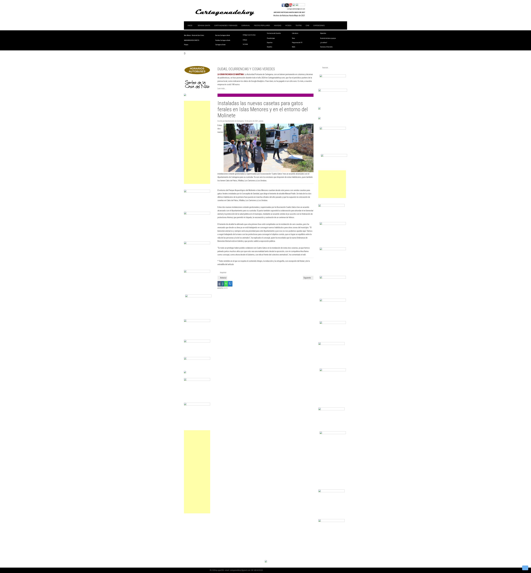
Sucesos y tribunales (326, 47)
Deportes (269, 47)
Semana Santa (204, 25)
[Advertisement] (197, 142)
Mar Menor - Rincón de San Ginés (194, 35)
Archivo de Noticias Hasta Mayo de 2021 (289, 15)
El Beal (245, 40)
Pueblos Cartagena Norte (222, 40)
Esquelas (269, 42)
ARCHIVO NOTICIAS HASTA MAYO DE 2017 (289, 12)
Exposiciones (319, 25)
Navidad (277, 25)
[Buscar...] (300, 5)
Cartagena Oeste (220, 45)
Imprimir (223, 272)
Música (288, 25)
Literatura (295, 33)
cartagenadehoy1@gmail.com (296, 9)
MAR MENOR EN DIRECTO (191, 40)
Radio (293, 47)
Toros (293, 38)
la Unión (245, 44)
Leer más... (222, 88)
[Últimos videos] (290, 5)
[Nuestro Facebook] (283, 5)
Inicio (189, 25)
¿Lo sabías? (323, 42)
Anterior (223, 278)
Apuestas (323, 33)
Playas (186, 45)
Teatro (299, 25)
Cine (307, 25)
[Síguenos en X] (287, 5)
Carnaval (245, 25)
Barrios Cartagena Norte (222, 35)
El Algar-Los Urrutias (249, 35)
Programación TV (297, 42)
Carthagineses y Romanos (225, 25)
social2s (225, 288)
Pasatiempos (271, 38)
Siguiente (307, 278)
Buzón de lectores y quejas (328, 38)
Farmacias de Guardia (274, 33)
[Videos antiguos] (293, 5)
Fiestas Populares (262, 25)
